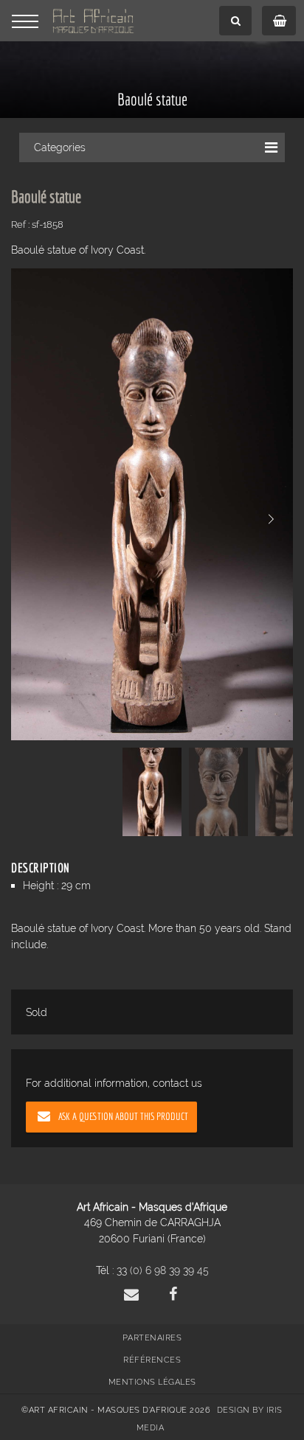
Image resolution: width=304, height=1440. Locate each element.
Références (152, 1360)
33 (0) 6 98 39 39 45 (163, 1270)
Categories (60, 147)
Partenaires (152, 1338)
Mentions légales (152, 1382)
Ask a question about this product (123, 1116)
